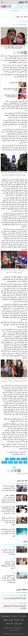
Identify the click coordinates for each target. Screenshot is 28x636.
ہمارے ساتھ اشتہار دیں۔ (14, 630)
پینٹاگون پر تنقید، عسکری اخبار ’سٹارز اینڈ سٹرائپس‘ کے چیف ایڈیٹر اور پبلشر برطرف (8, 498)
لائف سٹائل (9, 623)
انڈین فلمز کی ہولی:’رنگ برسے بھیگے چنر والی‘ (15, 607)
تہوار (15, 462)
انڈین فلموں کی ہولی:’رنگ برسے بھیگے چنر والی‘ (11, 96)
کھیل (5, 619)
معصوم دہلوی (24, 459)
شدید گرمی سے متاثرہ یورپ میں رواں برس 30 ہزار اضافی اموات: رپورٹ (8, 521)
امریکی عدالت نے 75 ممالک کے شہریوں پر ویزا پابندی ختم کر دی (8, 488)
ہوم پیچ (25, 10)
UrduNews (4, 462)
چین (7, 459)
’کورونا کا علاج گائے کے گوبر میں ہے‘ (10, 89)
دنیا (21, 10)
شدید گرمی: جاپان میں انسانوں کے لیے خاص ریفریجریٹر (8, 551)
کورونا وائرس (12, 459)
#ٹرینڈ (17, 619)
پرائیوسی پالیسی (19, 628)
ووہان (25, 462)
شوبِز (11, 619)
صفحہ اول (23, 616)
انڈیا (18, 459)
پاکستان (15, 616)
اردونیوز (11, 462)
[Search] (2, 2)
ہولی (20, 462)
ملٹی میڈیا (18, 623)
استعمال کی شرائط (9, 628)
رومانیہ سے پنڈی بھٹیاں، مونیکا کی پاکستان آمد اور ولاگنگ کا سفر (8, 564)
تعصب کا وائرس (14, 82)
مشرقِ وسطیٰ (6, 616)
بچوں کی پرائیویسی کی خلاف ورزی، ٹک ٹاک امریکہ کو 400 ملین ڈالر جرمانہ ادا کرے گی (8, 509)
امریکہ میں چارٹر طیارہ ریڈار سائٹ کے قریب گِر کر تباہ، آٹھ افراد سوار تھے (8, 532)
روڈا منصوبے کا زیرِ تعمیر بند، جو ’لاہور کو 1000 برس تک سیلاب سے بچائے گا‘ (8, 578)
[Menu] (26, 2)
